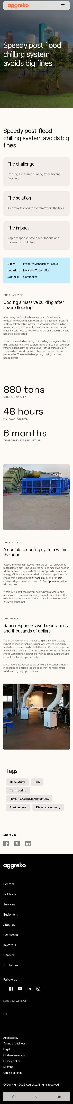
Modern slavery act (14, 1055)
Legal (6, 1049)
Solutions (9, 894)
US (5, 1014)
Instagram (38, 988)
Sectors (8, 884)
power (52, 581)
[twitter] (17, 843)
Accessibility (10, 1037)
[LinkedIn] (28, 843)
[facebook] (6, 843)
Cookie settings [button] (12, 1072)
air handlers (38, 577)
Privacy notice (12, 1061)
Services (9, 904)
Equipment (10, 914)
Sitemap (8, 1066)
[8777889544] (36, 1096)
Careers (8, 955)
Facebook (10, 988)
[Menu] (62, 5)
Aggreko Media (19, 988)
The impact (18, 228)
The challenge (20, 164)
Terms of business (14, 1043)
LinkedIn (28, 988)
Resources (10, 935)
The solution (19, 198)
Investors (9, 945)
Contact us (10, 965)
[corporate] (18, 5)
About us (9, 924)
